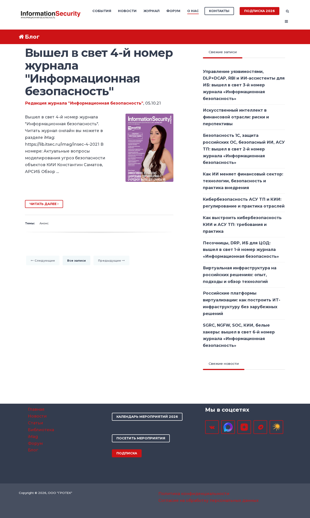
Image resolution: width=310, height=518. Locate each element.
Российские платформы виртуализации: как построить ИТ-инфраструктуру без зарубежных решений (241, 303)
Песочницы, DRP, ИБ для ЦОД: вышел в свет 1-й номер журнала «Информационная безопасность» (241, 249)
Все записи (76, 260)
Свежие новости (224, 363)
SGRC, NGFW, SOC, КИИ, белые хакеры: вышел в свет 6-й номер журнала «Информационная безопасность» (239, 335)
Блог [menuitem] (33, 450)
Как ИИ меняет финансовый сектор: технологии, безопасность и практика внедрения (243, 181)
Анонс (44, 223)
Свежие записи (223, 52)
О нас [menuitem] (193, 11)
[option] (99, 189)
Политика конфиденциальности (193, 493)
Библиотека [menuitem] (41, 429)
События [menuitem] (101, 11)
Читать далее (43, 204)
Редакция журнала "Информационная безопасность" (84, 103)
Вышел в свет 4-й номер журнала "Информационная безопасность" (99, 72)
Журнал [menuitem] (151, 11)
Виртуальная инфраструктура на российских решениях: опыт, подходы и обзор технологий (239, 274)
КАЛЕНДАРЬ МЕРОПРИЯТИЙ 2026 (147, 417)
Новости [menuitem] (127, 11)
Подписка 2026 (259, 11)
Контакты (219, 11)
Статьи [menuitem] (35, 422)
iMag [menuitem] (33, 436)
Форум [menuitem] (173, 11)
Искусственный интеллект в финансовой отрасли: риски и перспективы (236, 117)
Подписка (126, 453)
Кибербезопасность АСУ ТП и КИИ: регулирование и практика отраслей (244, 202)
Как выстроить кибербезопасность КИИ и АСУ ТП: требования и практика (242, 224)
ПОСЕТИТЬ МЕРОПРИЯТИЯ (140, 438)
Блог (32, 36)
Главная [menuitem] (36, 409)
